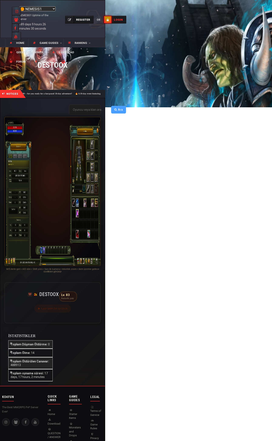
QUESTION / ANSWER (54, 435)
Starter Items (73, 416)
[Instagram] (6, 422)
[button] (45, 43)
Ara (120, 109)
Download (54, 423)
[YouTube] (35, 422)
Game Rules (94, 426)
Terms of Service (95, 413)
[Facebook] (25, 422)
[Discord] (16, 422)
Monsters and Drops (75, 431)
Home (51, 414)
